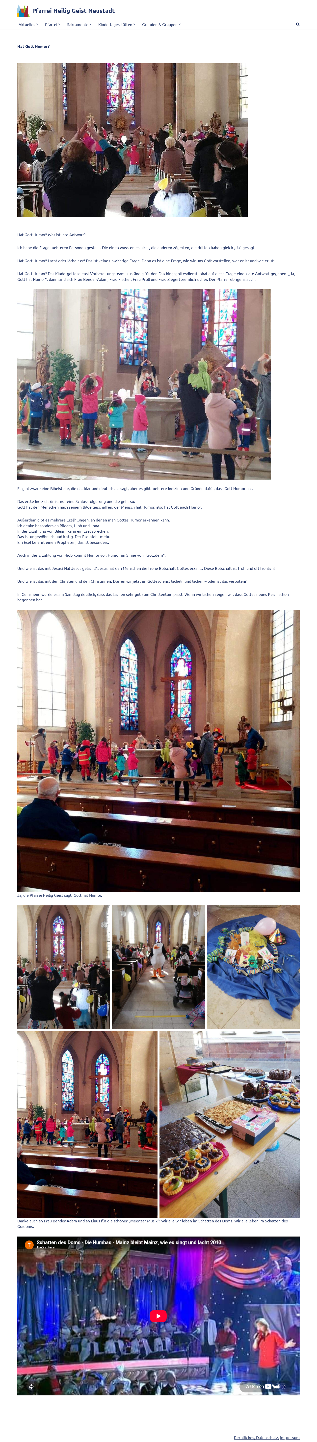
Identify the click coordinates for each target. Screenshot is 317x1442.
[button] (37, 24)
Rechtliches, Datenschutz (256, 1437)
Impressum (290, 1437)
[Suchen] (298, 24)
